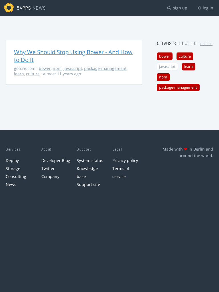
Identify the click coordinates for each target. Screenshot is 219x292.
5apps (24, 8)
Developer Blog (55, 160)
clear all (206, 43)
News (11, 184)
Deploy (12, 160)
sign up (179, 8)
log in (207, 8)
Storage (13, 168)
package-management (105, 68)
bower (45, 68)
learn (19, 73)
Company (50, 176)
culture (33, 73)
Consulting (16, 176)
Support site (88, 184)
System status (90, 160)
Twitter (48, 168)
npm (57, 68)
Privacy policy (125, 160)
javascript (73, 68)
